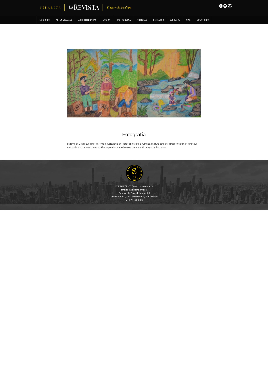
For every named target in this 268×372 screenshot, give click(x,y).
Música (106, 20)
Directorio (203, 20)
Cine (188, 20)
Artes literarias (87, 20)
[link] (221, 7)
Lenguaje (175, 20)
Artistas (142, 20)
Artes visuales (64, 20)
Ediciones (45, 20)
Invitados (158, 20)
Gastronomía (123, 20)
